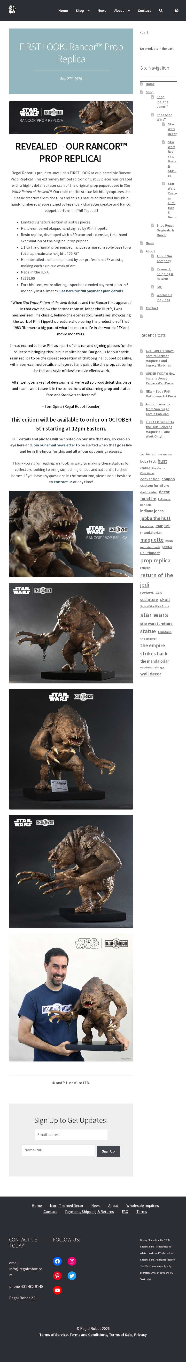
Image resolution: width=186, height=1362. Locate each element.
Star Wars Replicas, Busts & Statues (172, 159)
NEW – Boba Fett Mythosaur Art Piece (161, 393)
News (102, 10)
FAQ (160, 287)
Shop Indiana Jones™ (162, 102)
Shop (80, 10)
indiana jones (152, 511)
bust (162, 461)
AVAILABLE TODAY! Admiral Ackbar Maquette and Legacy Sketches (160, 358)
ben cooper (165, 454)
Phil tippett (150, 552)
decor (164, 492)
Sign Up (108, 1151)
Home (63, 10)
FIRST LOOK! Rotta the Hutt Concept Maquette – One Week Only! (160, 429)
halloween (164, 499)
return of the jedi (156, 580)
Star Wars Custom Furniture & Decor (172, 200)
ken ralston (147, 526)
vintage (159, 667)
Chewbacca (158, 468)
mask (169, 540)
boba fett (148, 461)
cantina (145, 468)
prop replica (155, 560)
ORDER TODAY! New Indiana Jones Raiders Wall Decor (160, 378)
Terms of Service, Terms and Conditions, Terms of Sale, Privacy (93, 1334)
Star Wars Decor (172, 129)
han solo (146, 505)
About (119, 10)
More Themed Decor (66, 1205)
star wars (154, 614)
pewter (167, 547)
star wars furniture (156, 623)
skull (165, 599)
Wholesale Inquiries (164, 297)
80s (148, 454)
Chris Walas (147, 473)
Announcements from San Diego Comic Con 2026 (158, 409)
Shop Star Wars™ (164, 117)
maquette (151, 539)
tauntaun (164, 632)
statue (148, 631)
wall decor (150, 674)
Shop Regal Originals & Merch (165, 230)
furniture (148, 498)
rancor (145, 568)
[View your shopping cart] (176, 8)
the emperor (148, 638)
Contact (144, 10)
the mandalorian (155, 661)
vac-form (146, 667)
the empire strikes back (154, 649)
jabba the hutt (155, 518)
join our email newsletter (53, 445)
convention (150, 479)
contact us (63, 481)
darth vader (148, 492)
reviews (147, 592)
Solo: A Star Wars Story (154, 606)
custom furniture (154, 485)
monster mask (150, 547)
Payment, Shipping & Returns (165, 274)
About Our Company (164, 258)
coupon (168, 478)
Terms (141, 1211)
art (154, 454)
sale (159, 592)
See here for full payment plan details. (91, 290)
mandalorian (151, 532)
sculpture (149, 599)
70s (142, 454)
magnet (162, 525)
